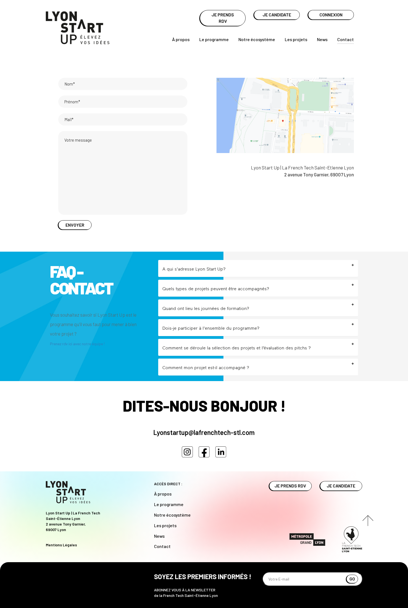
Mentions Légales (61, 544)
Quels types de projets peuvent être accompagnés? (215, 288)
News (322, 39)
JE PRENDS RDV (222, 18)
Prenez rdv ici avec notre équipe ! (78, 343)
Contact (345, 39)
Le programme (214, 39)
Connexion (330, 14)
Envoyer (75, 224)
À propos (181, 39)
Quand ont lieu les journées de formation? (205, 308)
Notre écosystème (256, 39)
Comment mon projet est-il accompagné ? (205, 367)
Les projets (296, 39)
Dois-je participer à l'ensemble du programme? (211, 328)
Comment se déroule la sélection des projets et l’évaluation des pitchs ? (236, 348)
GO (352, 578)
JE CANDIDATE (277, 14)
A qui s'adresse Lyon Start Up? (194, 269)
